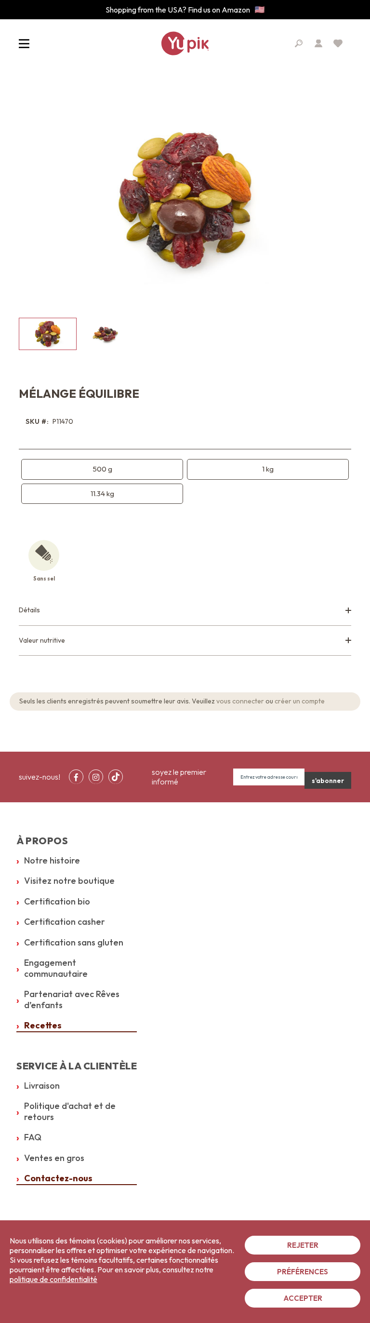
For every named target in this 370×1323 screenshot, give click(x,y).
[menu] (98, 777)
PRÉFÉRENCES (302, 1271)
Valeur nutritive (42, 640)
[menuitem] (76, 777)
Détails (29, 610)
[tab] (185, 610)
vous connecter (240, 701)
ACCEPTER (302, 1298)
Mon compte (318, 43)
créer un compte (300, 701)
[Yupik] (185, 43)
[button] (105, 334)
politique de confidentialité (53, 1279)
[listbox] (185, 481)
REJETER (302, 1245)
